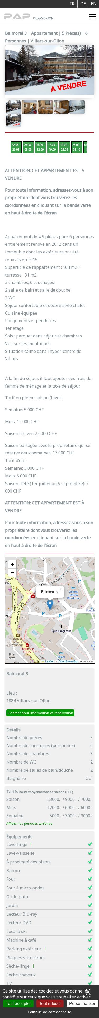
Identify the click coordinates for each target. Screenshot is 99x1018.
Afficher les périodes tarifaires (29, 823)
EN (94, 4)
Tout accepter (18, 1003)
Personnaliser (82, 1003)
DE (83, 4)
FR (72, 4)
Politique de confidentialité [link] (49, 1012)
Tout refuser (50, 1003)
